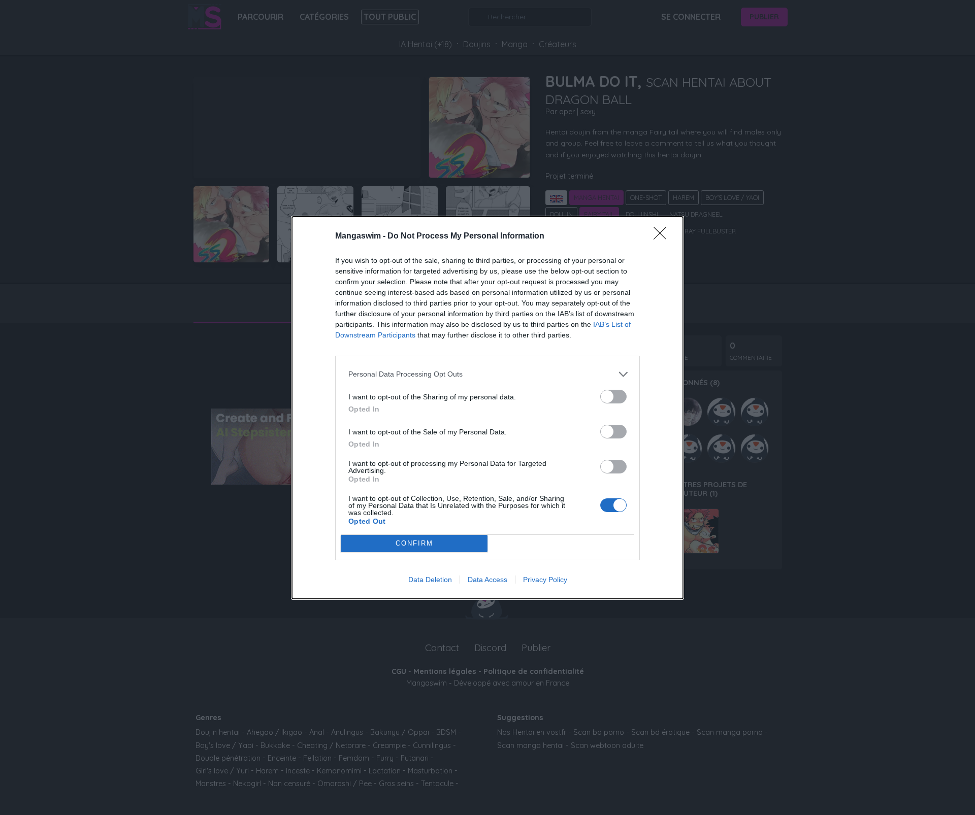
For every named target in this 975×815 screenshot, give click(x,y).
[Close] (663, 236)
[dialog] (487, 408)
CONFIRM (414, 543)
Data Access (487, 579)
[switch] (613, 396)
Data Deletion (430, 579)
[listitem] (487, 374)
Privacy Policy (545, 579)
